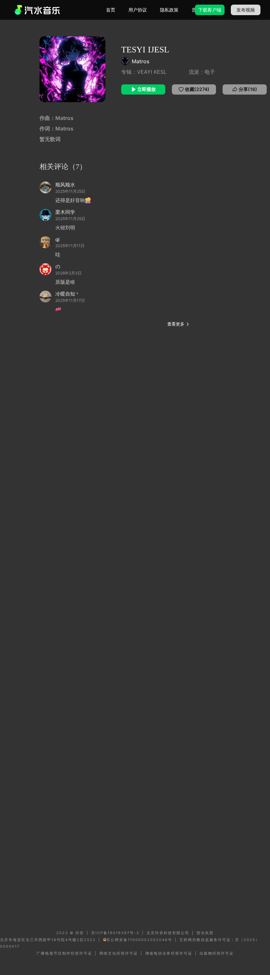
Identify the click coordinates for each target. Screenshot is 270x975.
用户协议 (137, 10)
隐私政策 (169, 10)
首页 (110, 10)
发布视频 (245, 10)
